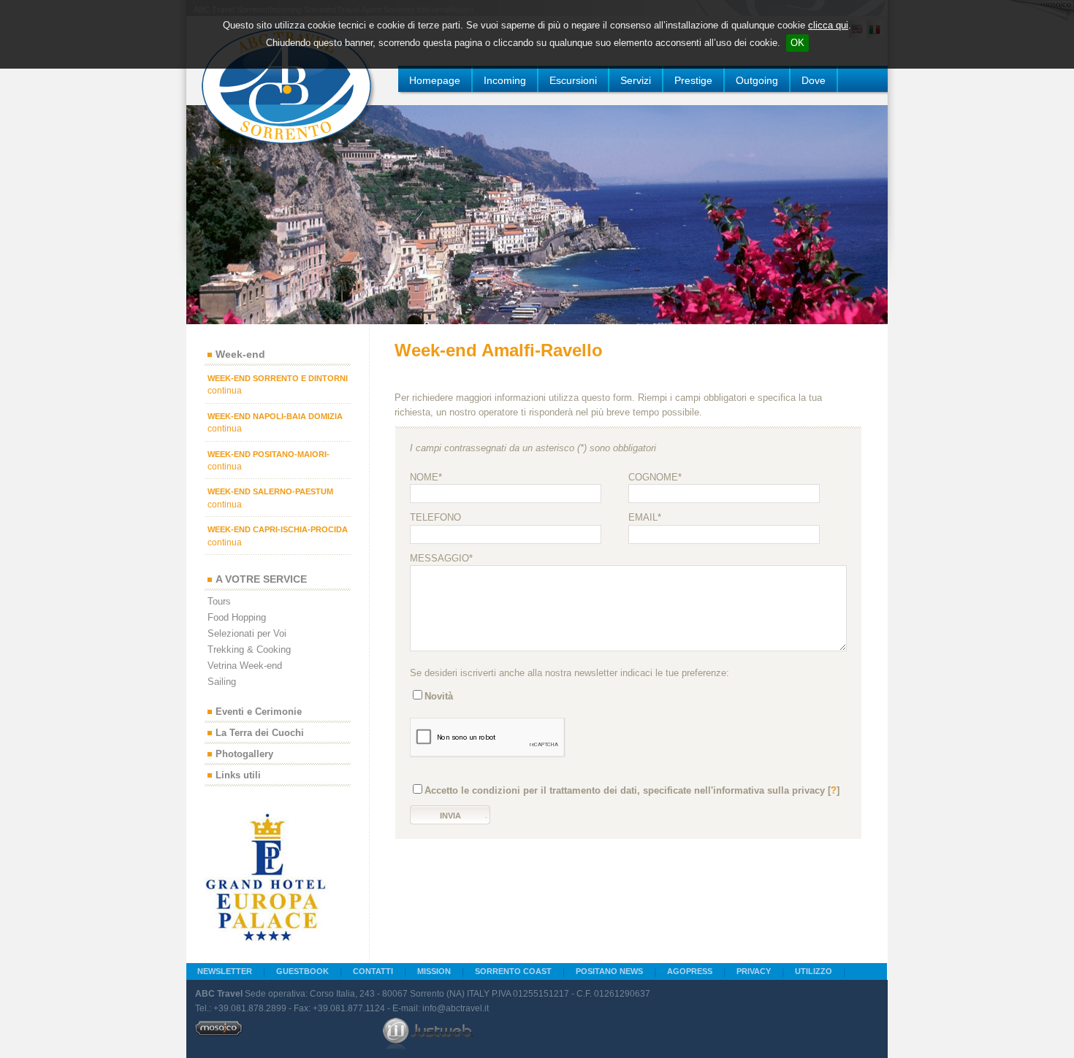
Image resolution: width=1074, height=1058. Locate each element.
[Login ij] (219, 1033)
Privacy (753, 971)
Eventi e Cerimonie (259, 712)
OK (797, 42)
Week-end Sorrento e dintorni (277, 378)
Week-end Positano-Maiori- (268, 454)
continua (224, 391)
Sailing (221, 681)
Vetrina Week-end (244, 665)
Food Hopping (236, 617)
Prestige (693, 80)
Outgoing (757, 80)
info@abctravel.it (455, 1008)
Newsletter (224, 971)
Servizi (635, 80)
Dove (813, 80)
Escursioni (573, 80)
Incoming (505, 80)
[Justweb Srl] (428, 1033)
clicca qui (828, 25)
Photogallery (244, 754)
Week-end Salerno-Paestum (270, 491)
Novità (438, 696)
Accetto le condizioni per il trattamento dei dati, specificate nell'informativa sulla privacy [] (631, 790)
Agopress (689, 971)
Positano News (609, 971)
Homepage (434, 80)
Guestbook (302, 971)
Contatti (373, 971)
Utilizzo (813, 971)
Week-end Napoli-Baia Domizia (275, 416)
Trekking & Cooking (249, 649)
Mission (434, 971)
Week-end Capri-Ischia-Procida (277, 529)
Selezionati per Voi (246, 633)
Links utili (238, 776)
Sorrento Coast (513, 971)
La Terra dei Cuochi (260, 733)
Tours (219, 601)
